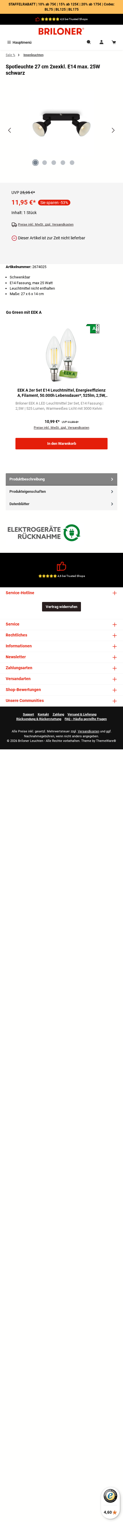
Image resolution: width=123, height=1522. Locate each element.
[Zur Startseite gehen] (61, 31)
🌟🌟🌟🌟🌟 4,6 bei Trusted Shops (64, 19)
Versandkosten (88, 731)
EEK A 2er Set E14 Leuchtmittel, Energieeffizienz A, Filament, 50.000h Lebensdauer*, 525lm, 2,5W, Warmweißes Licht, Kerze (61, 393)
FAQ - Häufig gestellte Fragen (86, 719)
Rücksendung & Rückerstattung (38, 719)
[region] (61, 135)
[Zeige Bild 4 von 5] (63, 162)
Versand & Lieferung (82, 714)
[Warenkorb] (114, 42)
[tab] (61, 479)
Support (28, 714)
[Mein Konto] (101, 42)
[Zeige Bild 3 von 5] (53, 162)
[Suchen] (89, 42)
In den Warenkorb (61, 443)
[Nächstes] (113, 130)
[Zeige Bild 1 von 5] (35, 162)
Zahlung (58, 714)
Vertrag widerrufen (61, 607)
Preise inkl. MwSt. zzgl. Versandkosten (46, 224)
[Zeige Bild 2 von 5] (44, 162)
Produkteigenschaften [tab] (27, 491)
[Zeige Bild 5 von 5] (72, 162)
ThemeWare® (106, 741)
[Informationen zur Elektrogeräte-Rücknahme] (45, 534)
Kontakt (43, 714)
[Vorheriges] (10, 130)
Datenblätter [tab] (19, 504)
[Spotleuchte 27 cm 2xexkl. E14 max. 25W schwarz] (61, 123)
